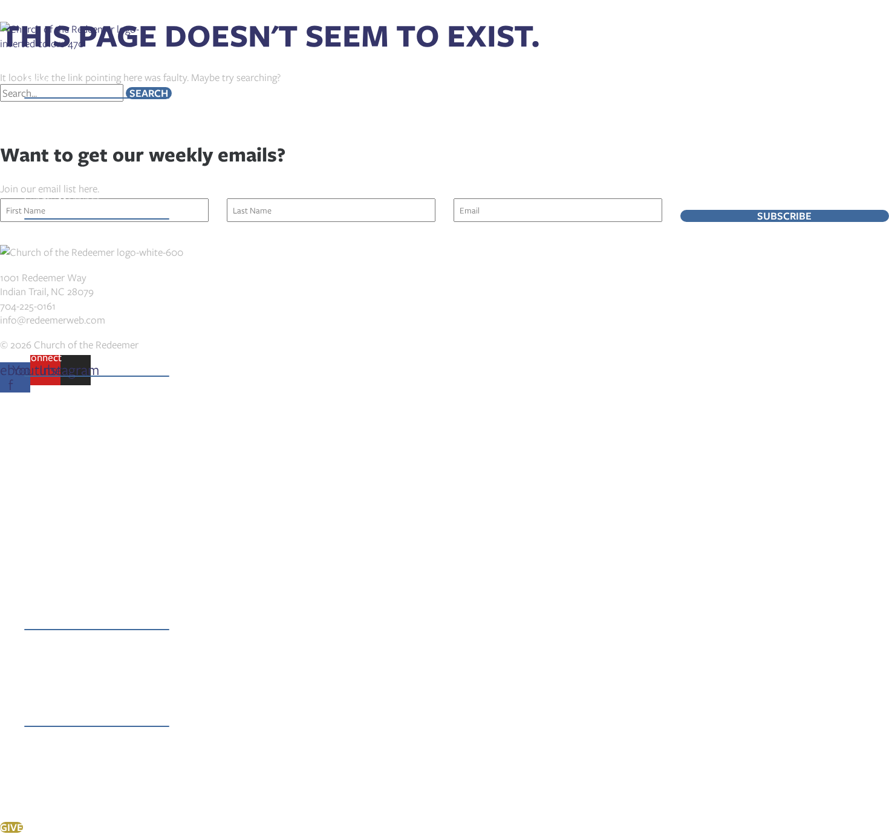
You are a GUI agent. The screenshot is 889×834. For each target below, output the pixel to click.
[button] (56, 79)
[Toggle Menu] (96, 98)
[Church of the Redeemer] (71, 43)
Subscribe (784, 216)
